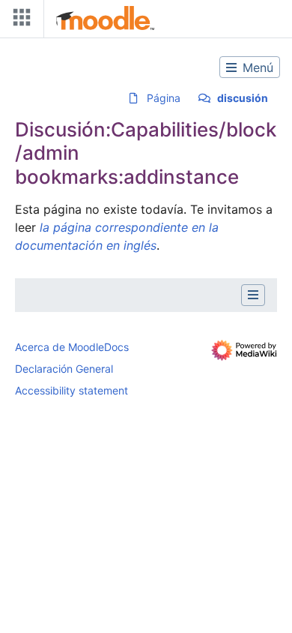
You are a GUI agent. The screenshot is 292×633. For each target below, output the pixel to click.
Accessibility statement (71, 390)
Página (163, 98)
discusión (242, 98)
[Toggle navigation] (18, 20)
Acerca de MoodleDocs (72, 346)
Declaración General (64, 368)
